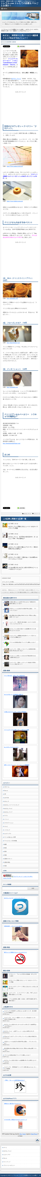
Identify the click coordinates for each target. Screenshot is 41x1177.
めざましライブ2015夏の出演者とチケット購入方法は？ (24, 592)
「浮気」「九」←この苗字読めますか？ (14, 1080)
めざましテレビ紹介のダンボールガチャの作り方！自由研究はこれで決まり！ (20, 1025)
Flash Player (34, 1134)
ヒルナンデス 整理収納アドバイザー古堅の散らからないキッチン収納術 (20, 1067)
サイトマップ (6, 1161)
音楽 (5, 865)
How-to (6, 790)
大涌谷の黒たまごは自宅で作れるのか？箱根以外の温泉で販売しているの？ (23, 602)
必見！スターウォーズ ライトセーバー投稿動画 (16, 765)
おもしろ (6, 801)
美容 (5, 851)
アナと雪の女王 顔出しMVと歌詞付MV (14, 675)
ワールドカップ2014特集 (10, 840)
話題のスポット (8, 858)
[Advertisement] (20, 105)
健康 (5, 844)
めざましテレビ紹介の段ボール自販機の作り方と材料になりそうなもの (23, 629)
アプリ (6, 815)
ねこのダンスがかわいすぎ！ (11, 747)
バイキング (7, 830)
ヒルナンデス (7, 833)
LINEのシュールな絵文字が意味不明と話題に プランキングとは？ (23, 609)
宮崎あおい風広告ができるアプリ (12, 1103)
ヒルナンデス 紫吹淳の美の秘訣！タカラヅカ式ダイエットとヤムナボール (23, 622)
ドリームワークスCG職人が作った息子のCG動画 (16, 729)
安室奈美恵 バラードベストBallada (13, 926)
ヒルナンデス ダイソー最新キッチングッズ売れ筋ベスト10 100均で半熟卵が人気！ (20, 1018)
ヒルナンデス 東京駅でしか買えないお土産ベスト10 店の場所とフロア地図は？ (20, 1011)
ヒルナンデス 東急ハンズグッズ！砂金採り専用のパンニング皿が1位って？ (23, 663)
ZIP (5, 794)
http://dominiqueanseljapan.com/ (11, 443)
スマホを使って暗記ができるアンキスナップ (15, 1119)
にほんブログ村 (7, 878)
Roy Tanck (23, 1134)
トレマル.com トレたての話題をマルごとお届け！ (19, 4)
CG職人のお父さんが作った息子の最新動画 (15, 712)
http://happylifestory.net (13, 342)
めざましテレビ (29, 29)
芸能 (5, 855)
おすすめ (6, 797)
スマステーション (8, 822)
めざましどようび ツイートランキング (14, 898)
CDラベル (6, 787)
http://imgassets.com (12, 298)
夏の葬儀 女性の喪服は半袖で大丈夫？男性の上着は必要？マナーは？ (23, 616)
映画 (5, 848)
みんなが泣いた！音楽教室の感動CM (13, 694)
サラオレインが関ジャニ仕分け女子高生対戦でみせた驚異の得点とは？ (23, 656)
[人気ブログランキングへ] (7, 876)
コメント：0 (37, 513)
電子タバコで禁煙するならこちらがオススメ (15, 952)
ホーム (6, 592)
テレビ (6, 826)
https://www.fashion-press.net (15, 166)
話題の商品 (7, 862)
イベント (6, 819)
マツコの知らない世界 (10, 837)
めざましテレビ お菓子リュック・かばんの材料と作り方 (19, 1031)
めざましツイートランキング (11, 805)
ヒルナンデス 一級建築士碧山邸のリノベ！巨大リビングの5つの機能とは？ (23, 636)
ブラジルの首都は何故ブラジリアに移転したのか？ (23, 642)
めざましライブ (8, 812)
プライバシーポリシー (9, 1165)
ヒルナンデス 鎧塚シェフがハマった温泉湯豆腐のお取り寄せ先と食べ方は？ (23, 649)
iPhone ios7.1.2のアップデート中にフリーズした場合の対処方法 (20, 1036)
